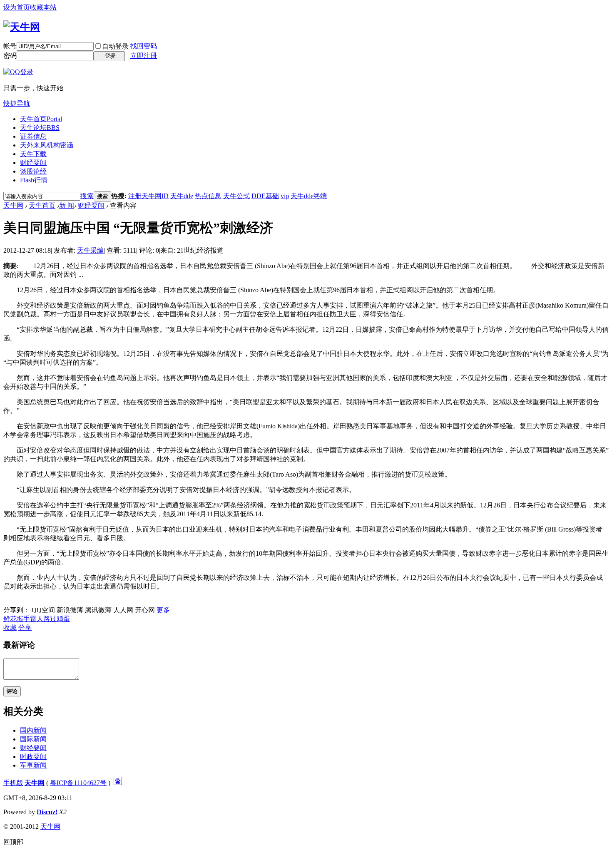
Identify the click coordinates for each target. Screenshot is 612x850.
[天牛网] (21, 27)
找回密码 (143, 46)
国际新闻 (33, 739)
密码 (10, 55)
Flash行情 (33, 180)
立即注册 (143, 55)
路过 (50, 618)
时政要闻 (33, 756)
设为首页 (16, 7)
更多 (163, 610)
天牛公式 (236, 195)
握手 (23, 618)
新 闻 (66, 205)
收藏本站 (43, 7)
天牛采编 (90, 250)
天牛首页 (41, 118)
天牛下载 (33, 153)
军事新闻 (33, 765)
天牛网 (13, 205)
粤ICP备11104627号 (78, 782)
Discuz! (47, 811)
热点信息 (208, 195)
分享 (25, 627)
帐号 (10, 46)
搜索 (87, 195)
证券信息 (33, 136)
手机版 (13, 782)
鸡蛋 (63, 618)
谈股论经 (33, 171)
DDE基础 (265, 195)
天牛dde (181, 195)
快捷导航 (16, 103)
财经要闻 (33, 162)
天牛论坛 (40, 127)
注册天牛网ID (148, 195)
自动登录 (115, 46)
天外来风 (46, 145)
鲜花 (10, 618)
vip (285, 195)
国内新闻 (33, 730)
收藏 (10, 627)
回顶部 (13, 841)
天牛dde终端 (309, 195)
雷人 (36, 618)
